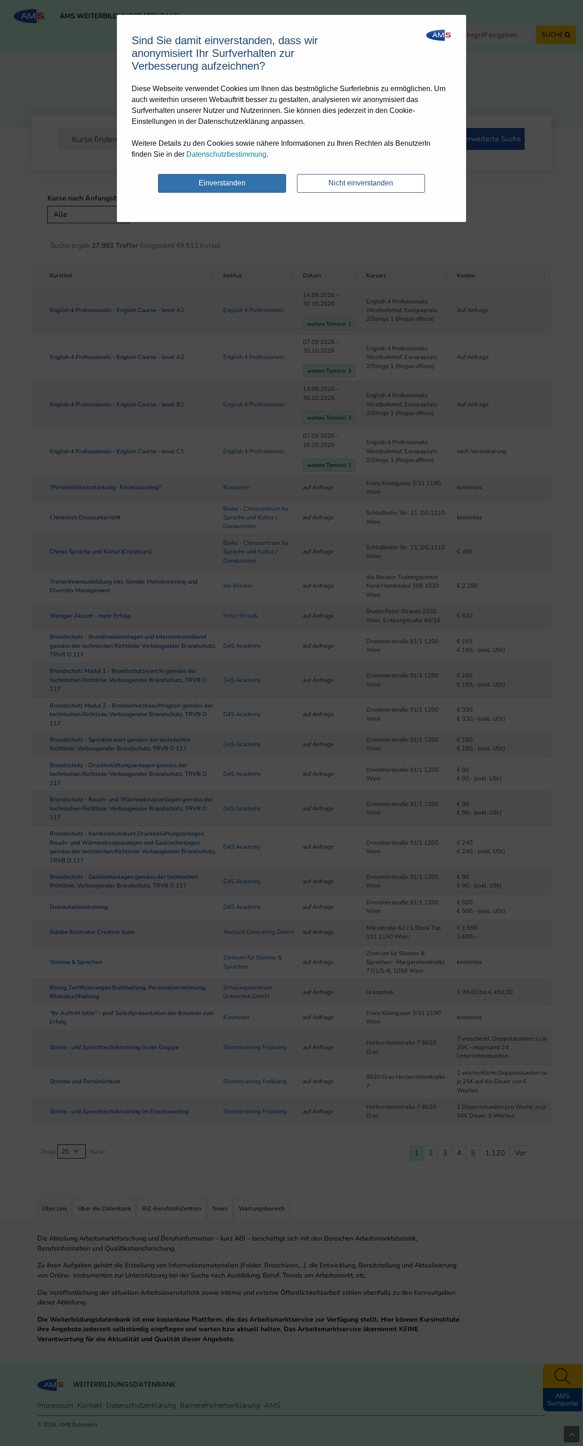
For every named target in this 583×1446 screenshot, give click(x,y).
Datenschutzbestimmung (226, 154)
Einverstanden (222, 183)
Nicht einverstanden (360, 183)
